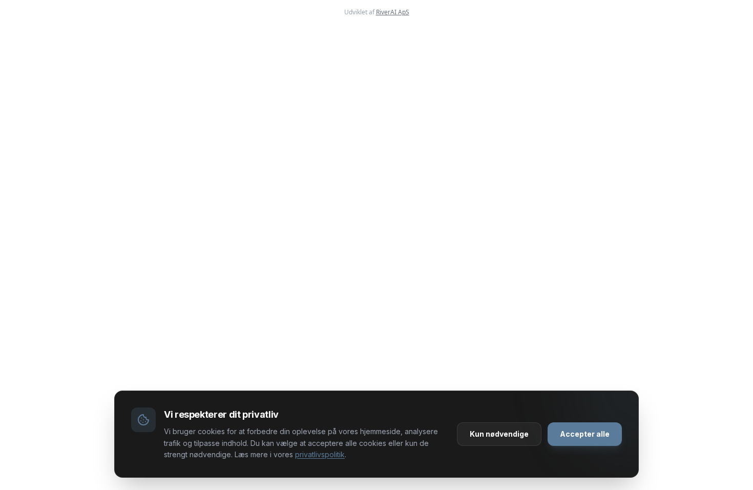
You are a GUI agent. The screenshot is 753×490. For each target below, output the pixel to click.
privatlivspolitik (320, 454)
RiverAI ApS (392, 12)
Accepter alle (585, 434)
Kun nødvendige (499, 434)
